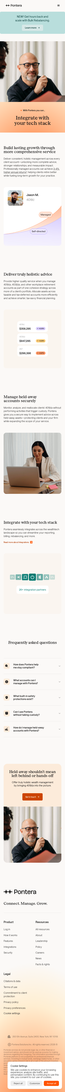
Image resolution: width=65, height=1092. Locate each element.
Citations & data (12, 981)
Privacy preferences (14, 1007)
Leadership (42, 940)
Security (8, 952)
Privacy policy (11, 1002)
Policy (39, 946)
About (39, 935)
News (38, 958)
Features (8, 940)
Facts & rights (43, 964)
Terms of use (10, 987)
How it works (10, 935)
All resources (42, 929)
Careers (40, 952)
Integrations (10, 946)
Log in (7, 929)
